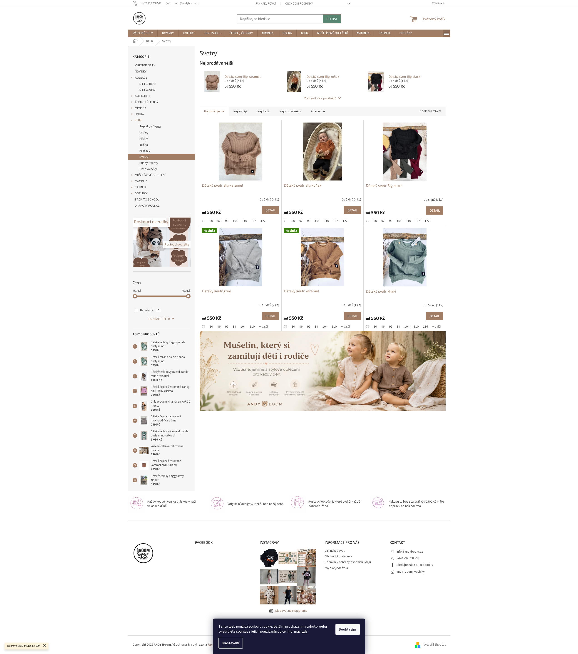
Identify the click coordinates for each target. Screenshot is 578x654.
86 (211, 221)
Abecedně (318, 111)
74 (203, 326)
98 (226, 221)
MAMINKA (141, 181)
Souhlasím (347, 629)
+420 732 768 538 (408, 558)
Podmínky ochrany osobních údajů (348, 562)
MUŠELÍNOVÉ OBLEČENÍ (150, 175)
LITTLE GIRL (147, 90)
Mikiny (143, 138)
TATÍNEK (140, 187)
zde (305, 631)
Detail (270, 210)
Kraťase (144, 150)
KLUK (138, 120)
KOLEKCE (141, 77)
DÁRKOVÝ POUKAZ (147, 205)
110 (244, 221)
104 (235, 221)
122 (263, 221)
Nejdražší (264, 111)
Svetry (144, 157)
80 (203, 221)
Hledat (331, 19)
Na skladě (149, 310)
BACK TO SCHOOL (147, 199)
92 (219, 221)
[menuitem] (142, 33)
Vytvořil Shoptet (435, 644)
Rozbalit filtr (159, 319)
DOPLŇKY (141, 193)
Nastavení (230, 643)
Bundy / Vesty (148, 163)
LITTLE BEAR (147, 84)
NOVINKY (140, 71)
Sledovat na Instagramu (291, 611)
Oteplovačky (148, 169)
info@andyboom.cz (410, 551)
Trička (143, 145)
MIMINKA (140, 108)
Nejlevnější (240, 111)
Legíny (143, 132)
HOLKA (139, 114)
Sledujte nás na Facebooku (415, 565)
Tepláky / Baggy (150, 126)
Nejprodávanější (291, 111)
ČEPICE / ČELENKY (146, 102)
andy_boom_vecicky (411, 571)
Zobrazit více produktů (320, 98)
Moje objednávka (336, 568)
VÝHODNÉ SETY (145, 65)
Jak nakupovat (266, 4)
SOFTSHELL (142, 96)
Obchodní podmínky (299, 4)
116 (253, 221)
